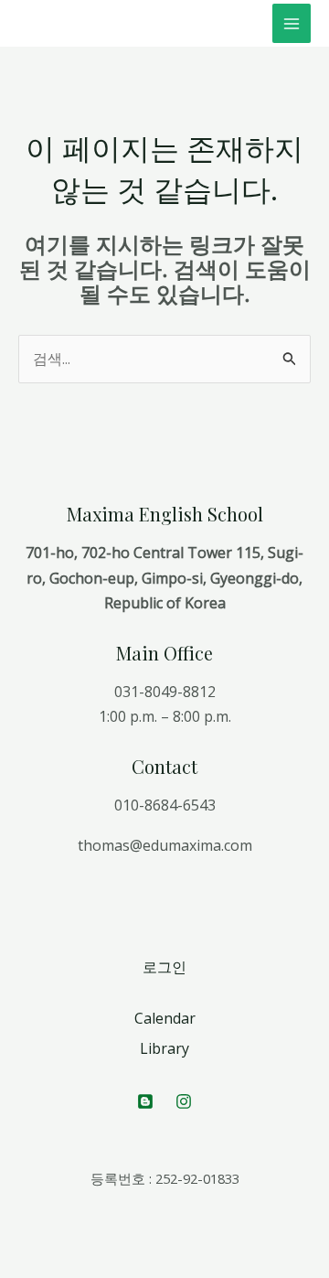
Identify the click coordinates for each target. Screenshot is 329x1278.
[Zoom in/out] (139, 1242)
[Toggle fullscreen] (98, 1242)
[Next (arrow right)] (58, 1269)
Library (164, 1048)
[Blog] (145, 1101)
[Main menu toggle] (291, 23)
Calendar (165, 1018)
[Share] (58, 1242)
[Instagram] (183, 1101)
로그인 (164, 967)
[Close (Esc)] (18, 1242)
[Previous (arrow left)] (18, 1269)
